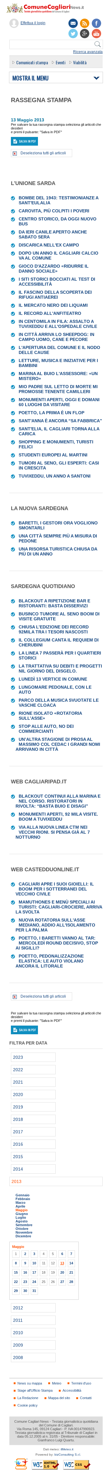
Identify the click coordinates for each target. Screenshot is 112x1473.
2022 (18, 1069)
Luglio (21, 1217)
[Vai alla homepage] (48, 8)
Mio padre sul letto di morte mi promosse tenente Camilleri (58, 389)
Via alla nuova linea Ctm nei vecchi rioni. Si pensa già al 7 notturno (53, 832)
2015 (18, 1156)
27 (62, 1282)
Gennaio (23, 1195)
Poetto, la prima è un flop (51, 412)
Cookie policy (27, 1405)
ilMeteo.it (67, 1449)
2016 (18, 1144)
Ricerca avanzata (88, 52)
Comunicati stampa (32, 62)
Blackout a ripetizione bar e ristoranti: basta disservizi (54, 603)
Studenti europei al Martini (53, 454)
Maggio (22, 1210)
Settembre (24, 1225)
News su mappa (29, 1383)
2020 (18, 1094)
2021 (18, 1082)
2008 (18, 1357)
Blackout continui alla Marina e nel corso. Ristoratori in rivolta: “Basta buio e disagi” (58, 801)
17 (34, 1272)
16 (25, 1272)
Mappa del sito (59, 1398)
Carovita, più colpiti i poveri (54, 210)
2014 (18, 1169)
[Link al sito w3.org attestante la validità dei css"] (77, 1465)
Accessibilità (72, 1390)
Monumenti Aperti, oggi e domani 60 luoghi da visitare (59, 402)
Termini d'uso (81, 1383)
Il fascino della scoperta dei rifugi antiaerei (55, 295)
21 (71, 1272)
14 (71, 1263)
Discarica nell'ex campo (49, 244)
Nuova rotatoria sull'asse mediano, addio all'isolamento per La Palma (55, 925)
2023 (18, 1057)
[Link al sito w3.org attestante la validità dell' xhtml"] (45, 1465)
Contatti (85, 1398)
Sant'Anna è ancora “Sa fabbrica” (60, 420)
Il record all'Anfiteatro (50, 313)
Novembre (24, 1232)
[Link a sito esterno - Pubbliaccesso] (21, 1464)
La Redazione (27, 1398)
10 (34, 1263)
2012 (18, 1307)
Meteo (56, 1383)
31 (34, 1291)
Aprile (20, 1206)
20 (62, 1272)
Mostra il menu (30, 78)
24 (34, 1282)
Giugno (22, 1214)
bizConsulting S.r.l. (67, 1454)
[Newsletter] (73, 23)
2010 (18, 1332)
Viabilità (79, 62)
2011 (18, 1320)
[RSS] (84, 23)
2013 (16, 1181)
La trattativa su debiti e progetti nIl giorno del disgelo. (60, 668)
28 (71, 1282)
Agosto (22, 1221)
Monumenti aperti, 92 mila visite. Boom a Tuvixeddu (58, 817)
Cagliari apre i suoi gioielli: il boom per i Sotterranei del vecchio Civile (55, 889)
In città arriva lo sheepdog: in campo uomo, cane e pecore (56, 337)
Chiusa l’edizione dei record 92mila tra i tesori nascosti (54, 629)
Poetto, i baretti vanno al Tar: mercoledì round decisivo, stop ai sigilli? (57, 943)
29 (16, 1291)
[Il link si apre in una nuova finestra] (96, 23)
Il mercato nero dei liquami (53, 305)
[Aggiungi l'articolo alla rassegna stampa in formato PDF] (13, 198)
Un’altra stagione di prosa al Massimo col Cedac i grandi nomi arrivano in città (58, 744)
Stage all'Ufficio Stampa (35, 1390)
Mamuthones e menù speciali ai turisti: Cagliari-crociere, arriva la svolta (59, 907)
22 (16, 1282)
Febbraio (23, 1199)
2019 (18, 1106)
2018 (18, 1119)
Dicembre (23, 1236)
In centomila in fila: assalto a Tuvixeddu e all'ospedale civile (58, 324)
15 (16, 1272)
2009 (18, 1345)
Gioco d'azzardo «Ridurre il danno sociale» (54, 269)
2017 (18, 1131)
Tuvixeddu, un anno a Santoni (55, 476)
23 (25, 1282)
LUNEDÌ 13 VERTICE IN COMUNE (53, 679)
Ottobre (22, 1229)
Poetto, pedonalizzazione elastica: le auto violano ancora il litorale (50, 961)
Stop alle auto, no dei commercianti (46, 729)
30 (25, 1291)
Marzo (21, 1202)
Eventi (60, 62)
